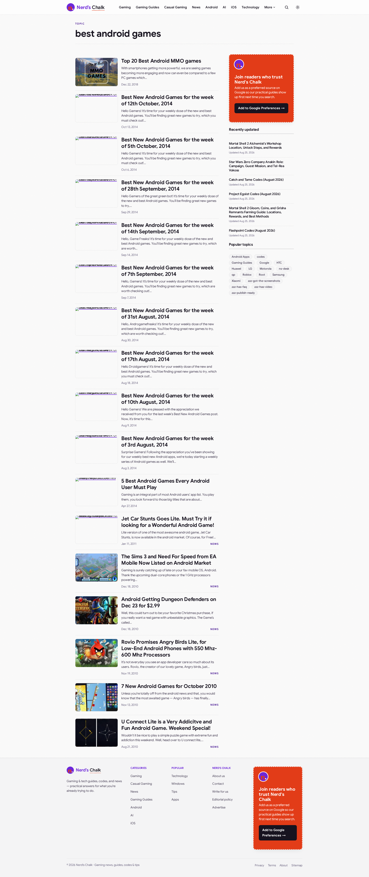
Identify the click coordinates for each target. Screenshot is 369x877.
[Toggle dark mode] (297, 7)
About (284, 865)
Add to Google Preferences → (261, 108)
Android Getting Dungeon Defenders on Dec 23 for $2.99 (168, 602)
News (196, 7)
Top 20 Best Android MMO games (161, 61)
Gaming (125, 7)
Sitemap (296, 865)
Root (262, 274)
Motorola (265, 268)
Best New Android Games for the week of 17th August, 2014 (167, 356)
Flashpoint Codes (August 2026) (252, 230)
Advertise (219, 807)
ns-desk (284, 268)
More (268, 7)
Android (211, 7)
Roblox (247, 274)
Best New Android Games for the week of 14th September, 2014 (167, 228)
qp (233, 274)
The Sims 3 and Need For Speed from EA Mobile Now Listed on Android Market (168, 559)
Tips (174, 791)
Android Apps (240, 257)
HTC (279, 262)
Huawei (236, 268)
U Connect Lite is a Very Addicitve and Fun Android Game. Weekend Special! (166, 724)
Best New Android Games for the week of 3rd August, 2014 (167, 441)
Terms (272, 865)
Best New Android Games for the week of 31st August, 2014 (167, 313)
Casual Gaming (175, 7)
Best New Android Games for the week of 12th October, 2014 (167, 100)
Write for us (220, 791)
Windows (177, 784)
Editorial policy (222, 799)
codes (261, 257)
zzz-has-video (263, 287)
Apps (175, 799)
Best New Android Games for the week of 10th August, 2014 (167, 398)
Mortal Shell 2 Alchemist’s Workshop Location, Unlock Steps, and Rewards (255, 146)
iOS (234, 7)
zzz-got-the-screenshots (264, 281)
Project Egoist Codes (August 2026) (254, 194)
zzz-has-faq (239, 287)
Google (264, 262)
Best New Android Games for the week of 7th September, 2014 (167, 270)
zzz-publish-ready (243, 293)
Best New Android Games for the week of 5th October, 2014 (167, 143)
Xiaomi (236, 281)
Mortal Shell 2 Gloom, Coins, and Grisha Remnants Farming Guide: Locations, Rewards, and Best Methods (257, 212)
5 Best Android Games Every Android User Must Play (165, 484)
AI (224, 7)
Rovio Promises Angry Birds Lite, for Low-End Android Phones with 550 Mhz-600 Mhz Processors (169, 648)
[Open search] (286, 7)
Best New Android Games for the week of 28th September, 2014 (167, 185)
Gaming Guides (147, 7)
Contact (218, 784)
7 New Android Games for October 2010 (169, 686)
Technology (250, 7)
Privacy (259, 865)
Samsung (278, 274)
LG (250, 268)
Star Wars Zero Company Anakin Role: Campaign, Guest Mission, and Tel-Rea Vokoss (256, 166)
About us (218, 776)
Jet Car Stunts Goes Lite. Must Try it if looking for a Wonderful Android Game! (167, 522)
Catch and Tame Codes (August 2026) (256, 180)
